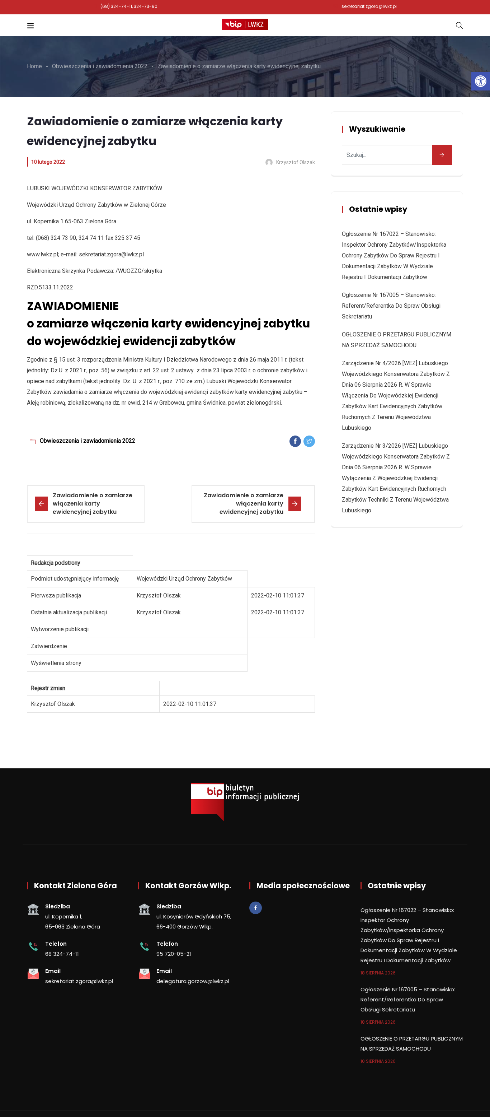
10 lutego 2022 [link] (48, 162)
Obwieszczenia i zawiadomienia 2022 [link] (87, 440)
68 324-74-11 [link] (62, 954)
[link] (480, 81)
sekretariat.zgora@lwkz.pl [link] (369, 6)
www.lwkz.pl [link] (42, 254)
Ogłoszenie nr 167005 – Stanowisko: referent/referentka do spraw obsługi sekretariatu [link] (391, 306)
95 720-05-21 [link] (173, 954)
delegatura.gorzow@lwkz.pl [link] (192, 981)
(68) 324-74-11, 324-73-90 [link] (128, 6)
